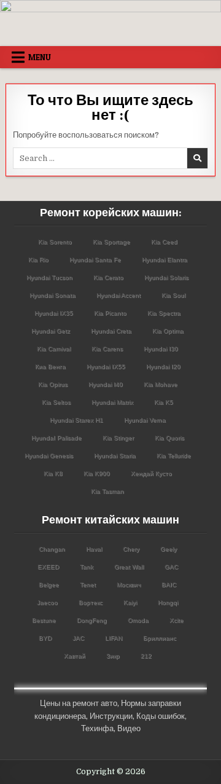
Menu (39, 57)
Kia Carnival (54, 348)
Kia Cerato (108, 277)
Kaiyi (130, 602)
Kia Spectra (163, 313)
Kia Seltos (56, 402)
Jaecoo (47, 602)
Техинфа (97, 728)
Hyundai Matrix (112, 402)
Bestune (44, 620)
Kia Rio (38, 259)
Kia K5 (163, 402)
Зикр (113, 656)
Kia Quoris (169, 437)
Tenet (88, 584)
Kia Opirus (53, 384)
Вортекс (91, 602)
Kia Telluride (174, 455)
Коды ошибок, (161, 716)
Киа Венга (50, 366)
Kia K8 (53, 473)
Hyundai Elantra (164, 259)
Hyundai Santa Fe (95, 259)
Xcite (176, 620)
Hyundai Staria (115, 455)
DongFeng (92, 620)
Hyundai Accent (118, 295)
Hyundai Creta (111, 330)
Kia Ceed (164, 241)
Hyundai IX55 (106, 366)
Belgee (49, 584)
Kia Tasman (107, 491)
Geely (168, 549)
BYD (45, 638)
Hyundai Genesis (49, 455)
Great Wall (129, 566)
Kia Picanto (110, 313)
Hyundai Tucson (49, 277)
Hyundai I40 (105, 384)
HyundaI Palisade (56, 437)
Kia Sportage (111, 241)
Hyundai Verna (145, 420)
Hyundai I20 (163, 366)
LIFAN (113, 638)
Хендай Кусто (151, 473)
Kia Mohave (160, 384)
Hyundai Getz (50, 330)
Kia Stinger (118, 437)
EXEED (48, 566)
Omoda (138, 620)
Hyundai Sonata (52, 295)
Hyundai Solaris (166, 277)
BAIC (168, 584)
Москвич (129, 584)
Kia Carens (107, 348)
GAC (171, 566)
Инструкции (111, 716)
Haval (94, 549)
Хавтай (74, 656)
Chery (131, 549)
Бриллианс (159, 638)
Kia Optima (168, 330)
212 (146, 656)
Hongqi (168, 602)
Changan (52, 549)
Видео (129, 728)
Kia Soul (173, 295)
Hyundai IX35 (53, 313)
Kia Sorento (55, 241)
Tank (86, 566)
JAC (78, 638)
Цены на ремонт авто (78, 703)
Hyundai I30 (161, 348)
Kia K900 (96, 473)
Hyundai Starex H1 (76, 420)
